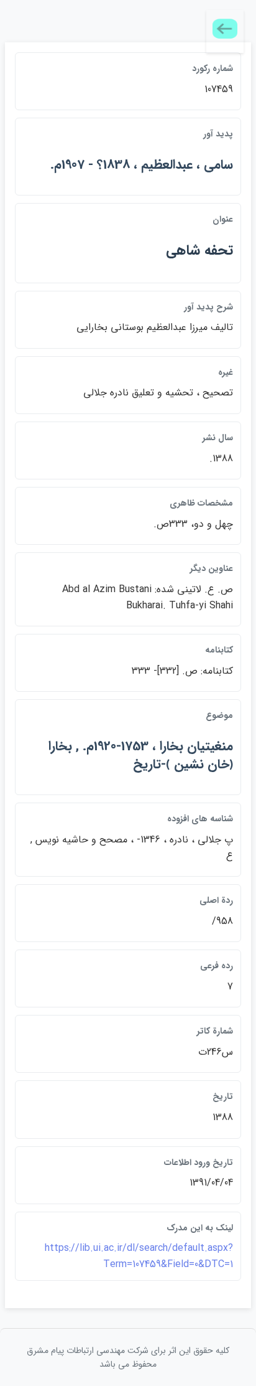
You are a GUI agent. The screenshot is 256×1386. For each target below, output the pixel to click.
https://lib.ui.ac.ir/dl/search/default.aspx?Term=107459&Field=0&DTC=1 (139, 1256)
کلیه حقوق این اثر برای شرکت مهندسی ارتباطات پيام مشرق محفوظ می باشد (128, 1357)
